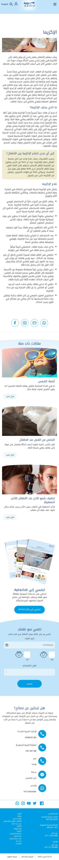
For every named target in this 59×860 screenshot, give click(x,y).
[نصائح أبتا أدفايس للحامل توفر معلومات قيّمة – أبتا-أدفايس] (29, 6)
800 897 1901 (52, 827)
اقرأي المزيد (10, 396)
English (4, 4)
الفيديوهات (17, 828)
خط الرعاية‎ (17, 836)
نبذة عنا (18, 841)
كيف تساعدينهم (15, 838)
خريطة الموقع (12, 856)
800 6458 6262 (52, 819)
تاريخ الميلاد (29, 638)
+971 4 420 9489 (51, 835)
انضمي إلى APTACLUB (29, 609)
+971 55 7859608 (51, 847)
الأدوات (18, 831)
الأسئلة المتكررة (15, 833)
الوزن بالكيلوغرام (29, 666)
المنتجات (18, 843)
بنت (27, 659)
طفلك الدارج (17, 818)
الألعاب (19, 826)
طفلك (19, 816)
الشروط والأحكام (27, 856)
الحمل (19, 813)
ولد (51, 659)
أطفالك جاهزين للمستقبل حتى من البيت (12, 822)
